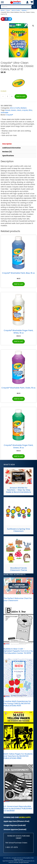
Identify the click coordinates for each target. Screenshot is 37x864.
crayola (25, 110)
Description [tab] (7, 144)
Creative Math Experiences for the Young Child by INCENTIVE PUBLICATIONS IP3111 (17, 703)
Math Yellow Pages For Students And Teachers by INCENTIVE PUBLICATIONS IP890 (18, 756)
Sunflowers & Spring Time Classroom (18, 530)
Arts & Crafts (15, 108)
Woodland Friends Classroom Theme (18, 569)
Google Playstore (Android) (15, 825)
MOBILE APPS (25, 817)
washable (4, 112)
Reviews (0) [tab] (7, 152)
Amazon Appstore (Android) (15, 829)
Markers (24, 108)
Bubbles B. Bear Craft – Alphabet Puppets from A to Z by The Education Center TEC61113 (18, 651)
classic (13, 110)
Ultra (30, 110)
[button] (33, 25)
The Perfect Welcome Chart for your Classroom (18, 599)
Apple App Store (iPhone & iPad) (16, 821)
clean (19, 110)
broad (7, 110)
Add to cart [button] (18, 284)
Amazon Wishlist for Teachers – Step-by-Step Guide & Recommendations (18, 489)
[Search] (34, 7)
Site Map (11, 861)
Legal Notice (6, 861)
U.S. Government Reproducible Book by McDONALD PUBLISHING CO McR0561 (18, 808)
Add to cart (20, 96)
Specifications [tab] (8, 156)
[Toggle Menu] (2, 2)
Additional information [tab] (11, 148)
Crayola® (9, 115)
